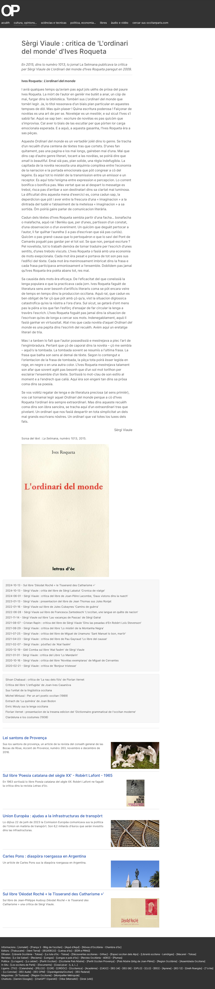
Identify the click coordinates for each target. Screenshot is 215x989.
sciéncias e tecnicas (53, 22)
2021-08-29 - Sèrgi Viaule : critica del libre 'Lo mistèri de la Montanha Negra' (55, 628)
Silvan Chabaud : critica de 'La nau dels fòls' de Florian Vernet (45, 679)
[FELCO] (40, 968)
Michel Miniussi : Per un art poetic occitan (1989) (37, 695)
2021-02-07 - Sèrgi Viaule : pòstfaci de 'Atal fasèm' (38, 644)
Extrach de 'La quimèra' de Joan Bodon (31, 701)
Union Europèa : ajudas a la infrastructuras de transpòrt (52, 816)
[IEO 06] (127, 968)
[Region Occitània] (167, 961)
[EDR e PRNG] (82, 950)
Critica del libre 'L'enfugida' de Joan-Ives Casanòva (38, 685)
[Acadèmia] (91, 968)
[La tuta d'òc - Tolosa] (57, 954)
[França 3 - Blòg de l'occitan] (46, 947)
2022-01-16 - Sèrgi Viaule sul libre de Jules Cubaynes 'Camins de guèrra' (52, 606)
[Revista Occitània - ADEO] (95, 957)
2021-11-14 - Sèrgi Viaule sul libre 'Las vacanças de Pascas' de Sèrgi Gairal (53, 617)
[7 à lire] (208, 968)
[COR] (50, 968)
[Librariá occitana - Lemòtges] (157, 954)
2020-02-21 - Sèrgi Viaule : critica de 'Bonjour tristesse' (41, 665)
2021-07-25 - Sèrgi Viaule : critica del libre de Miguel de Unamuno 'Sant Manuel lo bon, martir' (66, 633)
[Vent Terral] (33, 950)
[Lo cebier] (31, 961)
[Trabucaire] (17, 950)
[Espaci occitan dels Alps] (124, 954)
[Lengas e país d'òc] (67, 957)
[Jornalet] (22, 947)
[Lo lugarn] (17, 961)
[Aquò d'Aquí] (72, 947)
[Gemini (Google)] (23, 978)
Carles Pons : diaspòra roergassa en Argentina (44, 856)
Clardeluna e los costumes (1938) (27, 717)
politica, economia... (83, 22)
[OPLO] (138, 968)
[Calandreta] (26, 968)
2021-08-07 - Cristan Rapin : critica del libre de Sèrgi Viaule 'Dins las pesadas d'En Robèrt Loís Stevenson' (73, 622)
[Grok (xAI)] (86, 978)
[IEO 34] (115, 968)
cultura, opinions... (25, 22)
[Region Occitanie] (41, 975)
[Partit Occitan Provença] (101, 961)
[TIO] (14, 968)
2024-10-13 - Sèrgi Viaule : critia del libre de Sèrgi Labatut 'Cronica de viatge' (55, 590)
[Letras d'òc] (65, 950)
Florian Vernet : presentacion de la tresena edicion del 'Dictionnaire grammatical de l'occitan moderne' (71, 711)
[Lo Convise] (10, 971)
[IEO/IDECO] (49, 950)
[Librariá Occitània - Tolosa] (27, 954)
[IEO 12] (178, 968)
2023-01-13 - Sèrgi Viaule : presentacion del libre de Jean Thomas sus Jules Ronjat (58, 601)
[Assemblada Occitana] (192, 961)
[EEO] (156, 968)
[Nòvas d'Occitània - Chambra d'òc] (101, 947)
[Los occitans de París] (22, 964)
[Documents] (45, 964)
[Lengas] (49, 957)
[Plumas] (117, 957)
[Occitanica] (76, 968)
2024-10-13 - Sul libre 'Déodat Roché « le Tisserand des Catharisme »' (50, 585)
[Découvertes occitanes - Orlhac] (89, 954)
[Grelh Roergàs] (193, 968)
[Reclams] (36, 957)
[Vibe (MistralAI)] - (69, 978)
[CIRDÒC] (61, 968)
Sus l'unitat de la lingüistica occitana (29, 690)
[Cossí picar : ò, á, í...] (66, 964)
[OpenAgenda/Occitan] (60, 971)
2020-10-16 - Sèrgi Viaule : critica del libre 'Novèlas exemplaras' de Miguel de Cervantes (62, 660)
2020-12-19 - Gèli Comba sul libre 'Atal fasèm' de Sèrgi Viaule (45, 649)
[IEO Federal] (82, 971)
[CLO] (147, 968)
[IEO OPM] (39, 971)
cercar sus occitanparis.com (150, 22)
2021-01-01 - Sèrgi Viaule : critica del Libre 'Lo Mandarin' (42, 655)
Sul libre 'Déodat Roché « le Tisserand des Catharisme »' (53, 894)
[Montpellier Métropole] (66, 975)
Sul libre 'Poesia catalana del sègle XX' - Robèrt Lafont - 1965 (58, 775)
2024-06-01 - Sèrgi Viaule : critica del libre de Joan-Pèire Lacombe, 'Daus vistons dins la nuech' (67, 596)
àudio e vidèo (119, 22)
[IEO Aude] (25, 971)
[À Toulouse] (22, 975)
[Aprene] (166, 968)
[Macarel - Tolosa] (186, 954)
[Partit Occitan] (48, 961)
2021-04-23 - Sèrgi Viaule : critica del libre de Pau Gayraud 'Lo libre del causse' (56, 639)
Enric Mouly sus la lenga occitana (27, 706)
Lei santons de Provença (25, 737)
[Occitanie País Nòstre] (71, 961)
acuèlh (5, 22)
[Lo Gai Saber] (20, 957)
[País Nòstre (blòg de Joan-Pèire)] (136, 961)
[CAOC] (104, 968)
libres (103, 22)
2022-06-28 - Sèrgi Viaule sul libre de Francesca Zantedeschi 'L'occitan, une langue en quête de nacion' (72, 612)
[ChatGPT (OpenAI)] (46, 978)
